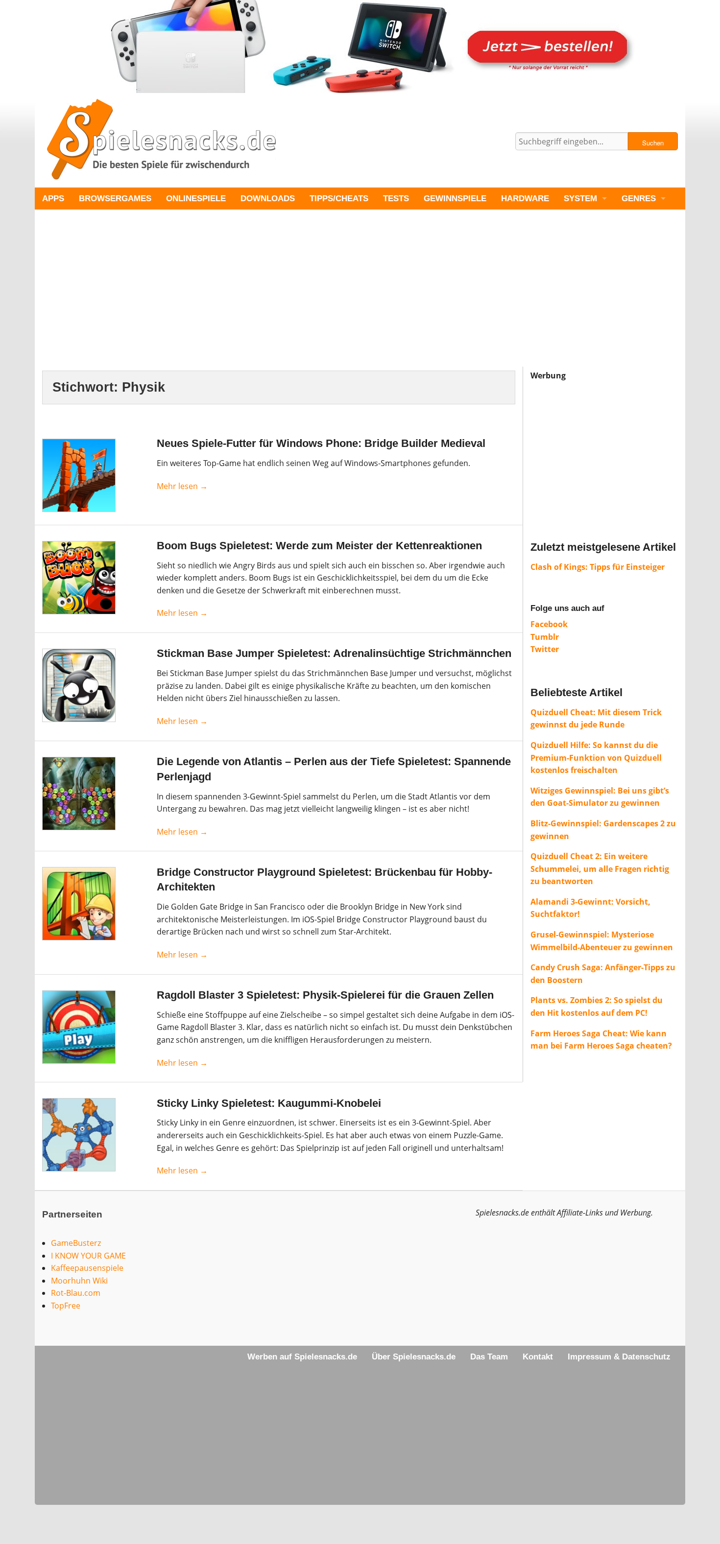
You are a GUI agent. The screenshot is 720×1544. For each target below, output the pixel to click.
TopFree (65, 1305)
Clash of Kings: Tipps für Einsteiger (597, 566)
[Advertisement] (329, 298)
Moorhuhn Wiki (79, 1280)
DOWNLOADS (267, 198)
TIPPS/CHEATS (339, 198)
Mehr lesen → (182, 486)
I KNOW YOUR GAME (88, 1255)
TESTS (396, 198)
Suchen (653, 142)
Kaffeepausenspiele (87, 1268)
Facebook (549, 624)
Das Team (489, 1356)
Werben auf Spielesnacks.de (302, 1356)
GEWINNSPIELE (455, 198)
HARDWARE (525, 198)
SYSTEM (580, 198)
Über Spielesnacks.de (414, 1356)
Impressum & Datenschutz (619, 1356)
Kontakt (538, 1356)
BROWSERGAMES (115, 198)
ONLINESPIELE (196, 198)
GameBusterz (76, 1243)
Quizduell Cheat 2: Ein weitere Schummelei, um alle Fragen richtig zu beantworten (599, 869)
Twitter (544, 649)
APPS (53, 198)
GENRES (639, 198)
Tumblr (544, 637)
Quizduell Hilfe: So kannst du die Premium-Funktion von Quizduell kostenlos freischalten (596, 757)
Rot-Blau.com (75, 1292)
